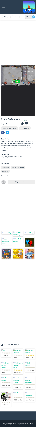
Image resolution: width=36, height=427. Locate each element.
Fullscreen (26, 128)
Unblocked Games (18, 167)
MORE (28, 17)
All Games (5, 167)
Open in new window (9, 128)
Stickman (5, 171)
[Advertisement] (18, 43)
